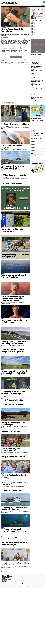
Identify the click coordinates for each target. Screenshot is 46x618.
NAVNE (32, 34)
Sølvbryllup (33, 35)
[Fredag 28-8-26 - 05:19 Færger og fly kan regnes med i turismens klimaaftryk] (15, 499)
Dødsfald (33, 23)
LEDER (2, 227)
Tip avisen (42, 5)
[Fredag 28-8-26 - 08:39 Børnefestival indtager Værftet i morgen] (15, 466)
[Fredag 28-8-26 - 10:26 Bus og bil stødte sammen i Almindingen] (15, 414)
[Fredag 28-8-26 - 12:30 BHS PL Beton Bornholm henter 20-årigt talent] (15, 311)
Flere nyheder (33, 38)
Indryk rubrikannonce (35, 135)
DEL (3, 37)
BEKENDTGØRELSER (24, 5)
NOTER (2, 398)
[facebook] (23, 583)
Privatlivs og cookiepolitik (28, 579)
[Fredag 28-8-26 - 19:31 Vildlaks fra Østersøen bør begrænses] (15, 137)
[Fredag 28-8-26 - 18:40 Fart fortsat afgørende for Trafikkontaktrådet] (15, 157)
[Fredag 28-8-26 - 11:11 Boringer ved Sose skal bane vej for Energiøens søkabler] (15, 333)
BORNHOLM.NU (10, 5)
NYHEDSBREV (16, 5)
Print (7, 37)
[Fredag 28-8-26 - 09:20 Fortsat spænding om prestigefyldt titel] (15, 440)
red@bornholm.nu (4, 581)
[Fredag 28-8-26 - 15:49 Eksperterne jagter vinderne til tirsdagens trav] (16, 244)
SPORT (2, 318)
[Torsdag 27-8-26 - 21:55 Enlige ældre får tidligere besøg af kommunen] (15, 554)
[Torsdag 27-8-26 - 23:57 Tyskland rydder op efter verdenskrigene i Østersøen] (15, 520)
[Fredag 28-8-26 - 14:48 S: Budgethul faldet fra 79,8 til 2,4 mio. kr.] (15, 113)
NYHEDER (32, 65)
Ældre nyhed (19, 56)
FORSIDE (4, 5)
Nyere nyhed (12, 56)
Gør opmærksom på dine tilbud (37, 133)
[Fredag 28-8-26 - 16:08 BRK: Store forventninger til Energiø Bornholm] (15, 266)
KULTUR (2, 173)
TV (29, 5)
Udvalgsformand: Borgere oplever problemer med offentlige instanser (37, 76)
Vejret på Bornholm (38, 157)
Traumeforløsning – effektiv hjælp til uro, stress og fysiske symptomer (37, 130)
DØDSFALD (32, 22)
